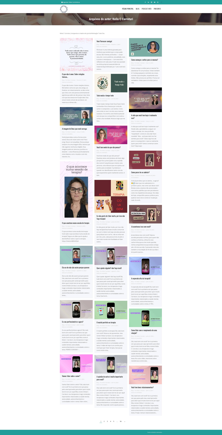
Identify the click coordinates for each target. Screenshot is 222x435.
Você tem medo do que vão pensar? (109, 147)
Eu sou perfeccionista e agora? (72, 321)
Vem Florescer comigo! (104, 41)
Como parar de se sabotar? (140, 172)
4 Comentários (134, 177)
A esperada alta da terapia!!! (140, 278)
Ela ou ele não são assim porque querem (75, 267)
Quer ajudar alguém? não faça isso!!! (109, 268)
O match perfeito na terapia (106, 322)
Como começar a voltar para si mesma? (144, 59)
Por (71, 80)
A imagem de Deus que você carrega (74, 128)
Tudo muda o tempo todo (105, 95)
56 (120, 421)
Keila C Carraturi (122, 19)
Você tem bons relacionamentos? (142, 387)
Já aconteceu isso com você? (141, 226)
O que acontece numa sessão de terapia (75, 223)
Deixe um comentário (67, 82)
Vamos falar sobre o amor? (71, 376)
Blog (63, 80)
